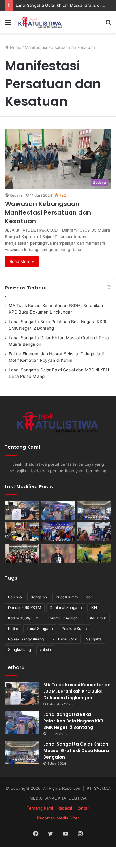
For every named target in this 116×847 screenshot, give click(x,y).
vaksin (45, 649)
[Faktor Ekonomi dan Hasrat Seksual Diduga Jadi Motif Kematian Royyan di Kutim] (22, 531)
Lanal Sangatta (40, 628)
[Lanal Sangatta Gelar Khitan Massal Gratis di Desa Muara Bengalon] (94, 510)
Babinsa (15, 597)
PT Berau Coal (64, 639)
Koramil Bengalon (62, 618)
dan (89, 597)
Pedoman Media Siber (58, 817)
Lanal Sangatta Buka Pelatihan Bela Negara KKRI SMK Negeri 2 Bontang (74, 720)
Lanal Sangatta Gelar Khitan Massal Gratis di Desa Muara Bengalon (76, 750)
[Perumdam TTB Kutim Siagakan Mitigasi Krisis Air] (94, 553)
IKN (94, 607)
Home (15, 47)
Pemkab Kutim (74, 628)
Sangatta (94, 639)
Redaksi (17, 195)
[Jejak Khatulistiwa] (40, 22)
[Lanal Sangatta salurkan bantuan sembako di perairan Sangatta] (94, 531)
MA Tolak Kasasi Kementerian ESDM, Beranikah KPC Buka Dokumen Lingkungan (76, 691)
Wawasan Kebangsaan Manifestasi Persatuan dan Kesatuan (48, 212)
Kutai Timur (96, 618)
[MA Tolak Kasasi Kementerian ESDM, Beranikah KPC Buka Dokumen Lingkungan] (22, 510)
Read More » (22, 261)
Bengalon (39, 597)
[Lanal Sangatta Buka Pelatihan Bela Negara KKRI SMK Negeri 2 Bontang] (58, 510)
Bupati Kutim (67, 597)
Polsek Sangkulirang (26, 639)
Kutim (13, 628)
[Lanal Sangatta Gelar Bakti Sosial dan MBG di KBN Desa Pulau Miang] (58, 531)
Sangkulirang (19, 649)
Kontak (82, 808)
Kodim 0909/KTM (23, 618)
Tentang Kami (40, 808)
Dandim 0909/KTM (24, 607)
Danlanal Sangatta (66, 607)
